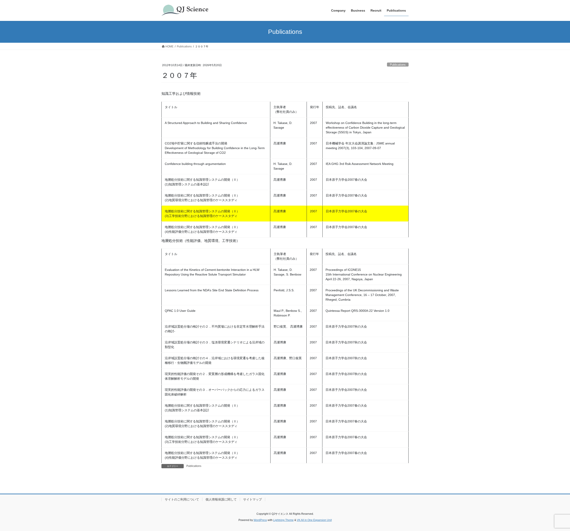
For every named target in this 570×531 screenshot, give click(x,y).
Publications (398, 64)
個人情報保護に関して (221, 499)
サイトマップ (252, 499)
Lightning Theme (283, 520)
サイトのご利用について (182, 499)
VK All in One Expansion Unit (314, 520)
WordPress (260, 520)
